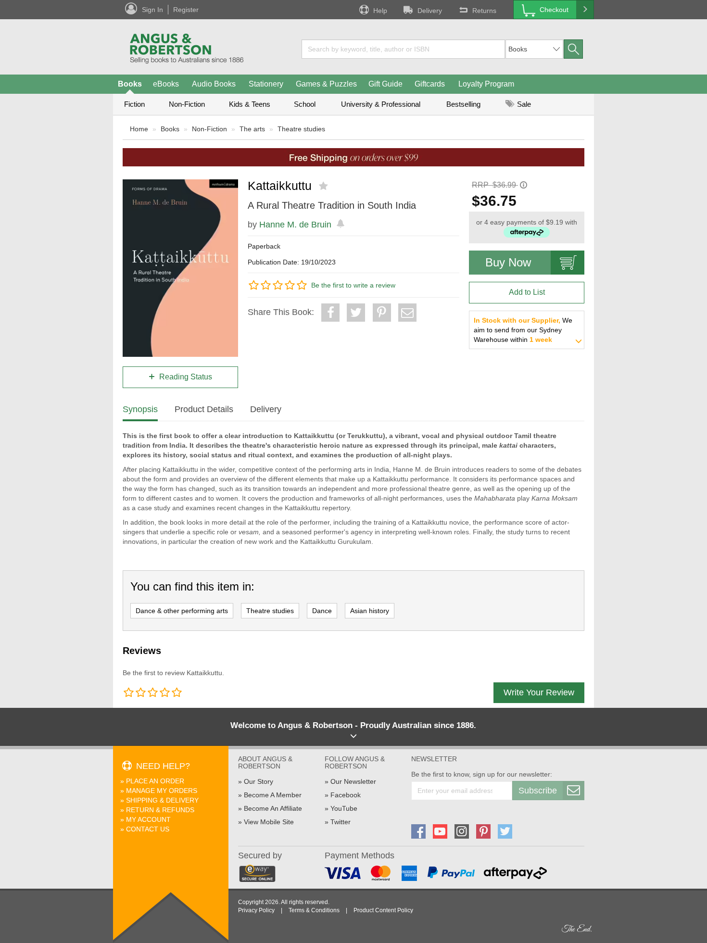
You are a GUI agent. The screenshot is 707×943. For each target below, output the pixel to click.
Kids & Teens (249, 104)
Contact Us (147, 829)
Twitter (340, 822)
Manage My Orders (161, 790)
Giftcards (430, 84)
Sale (523, 104)
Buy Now (508, 262)
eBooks (166, 84)
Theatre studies (301, 129)
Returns (484, 10)
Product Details (204, 409)
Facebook (345, 795)
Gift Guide (385, 84)
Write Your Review (539, 692)
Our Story (258, 781)
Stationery (266, 84)
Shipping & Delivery (162, 800)
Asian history (369, 611)
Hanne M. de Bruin (295, 224)
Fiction (134, 104)
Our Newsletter (353, 781)
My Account (148, 819)
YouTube (343, 808)
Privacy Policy (256, 910)
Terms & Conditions (314, 910)
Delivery (429, 10)
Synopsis (140, 409)
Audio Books (214, 84)
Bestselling (463, 104)
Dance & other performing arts (182, 611)
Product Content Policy (383, 910)
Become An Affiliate (273, 808)
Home (139, 129)
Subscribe (537, 790)
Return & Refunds (160, 810)
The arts (252, 129)
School (305, 104)
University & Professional (380, 104)
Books (130, 84)
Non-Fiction (187, 104)
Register (186, 9)
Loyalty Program (486, 84)
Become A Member (273, 795)
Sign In (152, 9)
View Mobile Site (269, 822)
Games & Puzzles (326, 84)
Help (380, 10)
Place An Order (155, 781)
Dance (322, 611)
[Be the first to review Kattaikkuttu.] (324, 186)
